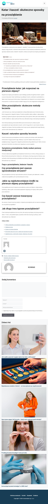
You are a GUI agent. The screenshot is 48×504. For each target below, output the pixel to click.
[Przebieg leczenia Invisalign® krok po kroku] (24, 436)
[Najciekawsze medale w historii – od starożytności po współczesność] (24, 371)
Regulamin (29, 495)
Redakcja (35, 495)
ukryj (10, 57)
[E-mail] (4, 251)
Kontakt (24, 495)
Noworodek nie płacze (9, 260)
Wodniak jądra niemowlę (10, 258)
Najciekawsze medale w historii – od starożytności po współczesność (22, 386)
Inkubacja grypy (9, 227)
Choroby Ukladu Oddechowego (11, 255)
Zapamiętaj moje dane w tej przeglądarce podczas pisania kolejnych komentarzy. (22, 310)
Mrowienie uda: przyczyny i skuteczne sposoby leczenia (18, 231)
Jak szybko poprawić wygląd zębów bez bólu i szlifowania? (18, 357)
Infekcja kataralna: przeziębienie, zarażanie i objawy (17, 224)
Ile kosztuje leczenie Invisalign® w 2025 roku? (15, 486)
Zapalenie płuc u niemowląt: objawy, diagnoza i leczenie (18, 234)
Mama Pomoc (42, 84)
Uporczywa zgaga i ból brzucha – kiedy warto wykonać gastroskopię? (21, 419)
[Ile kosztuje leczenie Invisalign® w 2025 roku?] (24, 469)
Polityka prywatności (15, 495)
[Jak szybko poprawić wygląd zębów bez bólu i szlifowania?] (24, 340)
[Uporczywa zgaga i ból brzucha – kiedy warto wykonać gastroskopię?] (24, 402)
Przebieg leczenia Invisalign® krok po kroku (14, 453)
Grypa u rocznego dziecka (11, 229)
